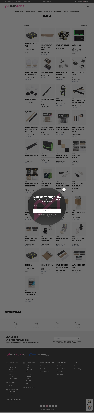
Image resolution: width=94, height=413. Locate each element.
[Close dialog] (64, 189)
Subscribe (47, 211)
